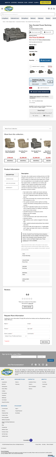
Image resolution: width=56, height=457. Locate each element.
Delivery (3, 410)
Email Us (47, 115)
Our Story (44, 382)
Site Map (44, 444)
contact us (25, 240)
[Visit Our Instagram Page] (43, 364)
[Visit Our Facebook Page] (32, 364)
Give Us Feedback (32, 386)
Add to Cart (46, 60)
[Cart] (54, 9)
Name (6, 323)
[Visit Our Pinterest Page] (35, 364)
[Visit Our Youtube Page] (46, 364)
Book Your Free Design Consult (45, 2)
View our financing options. (44, 39)
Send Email (44, 342)
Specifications (10, 183)
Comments (30, 333)
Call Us (36, 115)
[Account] (51, 9)
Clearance (4, 395)
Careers (44, 386)
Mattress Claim (5, 429)
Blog (25, 2)
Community (44, 384)
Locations (14, 2)
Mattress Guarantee (6, 419)
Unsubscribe (4, 427)
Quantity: (31, 60)
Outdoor (48, 18)
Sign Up (51, 360)
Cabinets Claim (5, 436)
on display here (39, 100)
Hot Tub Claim (5, 434)
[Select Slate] (33, 54)
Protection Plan (5, 413)
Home (4, 21)
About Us (7, 2)
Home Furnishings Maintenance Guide (8, 422)
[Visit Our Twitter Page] (39, 364)
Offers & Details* (50, 444)
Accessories (4, 393)
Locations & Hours (32, 382)
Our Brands (4, 399)
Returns (17, 382)
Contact (30, 2)
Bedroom (33, 18)
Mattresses (40, 18)
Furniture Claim (5, 431)
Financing (20, 2)
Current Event (5, 408)
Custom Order (5, 415)
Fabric (31, 47)
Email (29, 323)
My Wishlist (17, 413)
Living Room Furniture (20, 21)
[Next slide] (49, 146)
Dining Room (25, 18)
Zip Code (30, 328)
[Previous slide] (6, 146)
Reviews (30, 388)
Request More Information (41, 91)
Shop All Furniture (5, 402)
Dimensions (9, 179)
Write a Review (27, 307)
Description (10, 174)
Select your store (35, 96)
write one (31, 303)
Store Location (8, 333)
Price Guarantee (5, 417)
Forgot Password (18, 410)
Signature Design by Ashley (37, 28)
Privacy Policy (38, 444)
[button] (2, 8)
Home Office (4, 388)
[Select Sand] (30, 54)
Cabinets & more (15, 18)
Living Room (5, 18)
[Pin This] (30, 88)
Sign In (16, 408)
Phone (6, 328)
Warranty (9, 187)
